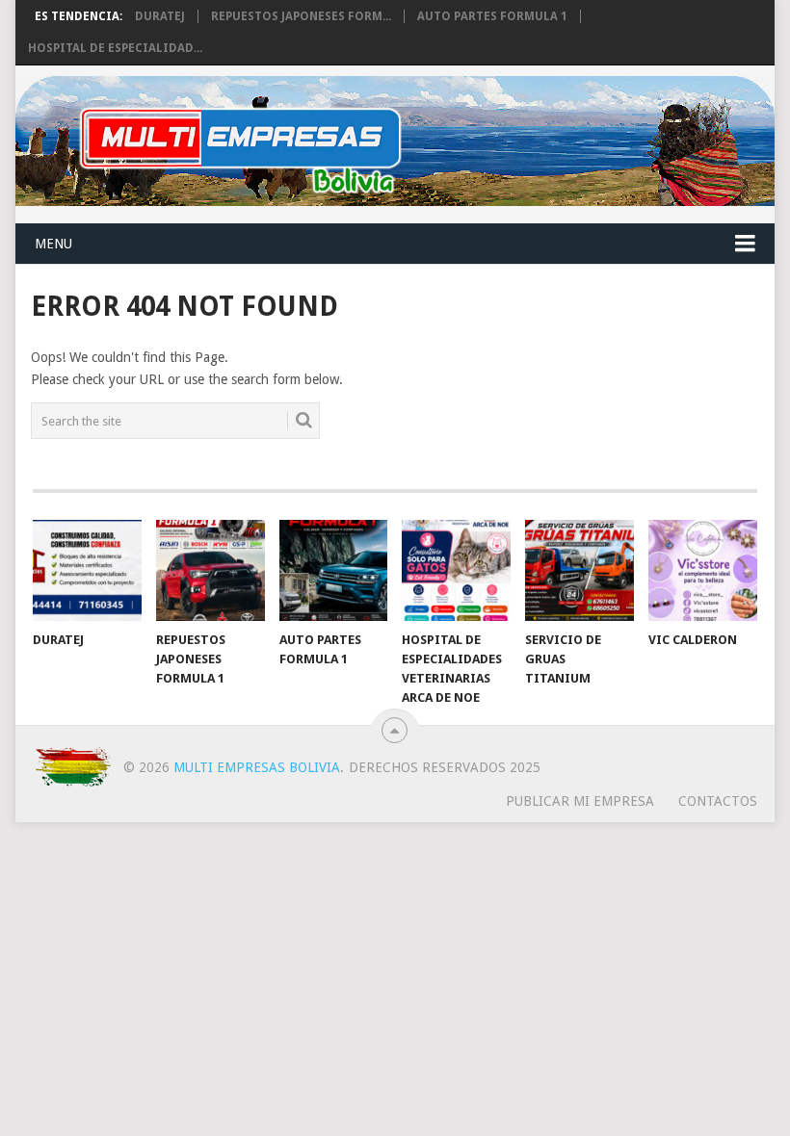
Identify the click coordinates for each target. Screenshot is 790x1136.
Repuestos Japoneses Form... (301, 16)
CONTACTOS (717, 801)
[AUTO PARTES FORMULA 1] (333, 570)
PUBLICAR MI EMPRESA (580, 801)
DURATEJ (160, 16)
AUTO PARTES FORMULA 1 (492, 16)
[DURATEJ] (87, 570)
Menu (53, 243)
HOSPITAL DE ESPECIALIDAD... (115, 48)
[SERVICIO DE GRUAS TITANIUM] (579, 570)
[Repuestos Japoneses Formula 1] (210, 570)
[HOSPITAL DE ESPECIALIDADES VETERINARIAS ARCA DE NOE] (456, 570)
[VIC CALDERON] (702, 570)
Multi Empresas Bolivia (256, 767)
